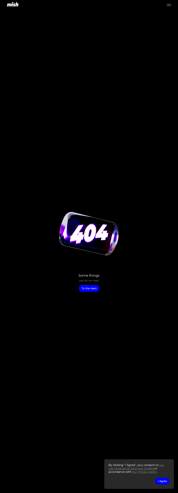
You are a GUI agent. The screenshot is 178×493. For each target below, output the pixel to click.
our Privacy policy (144, 472)
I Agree (162, 481)
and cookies (145, 468)
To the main (89, 288)
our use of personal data (136, 466)
